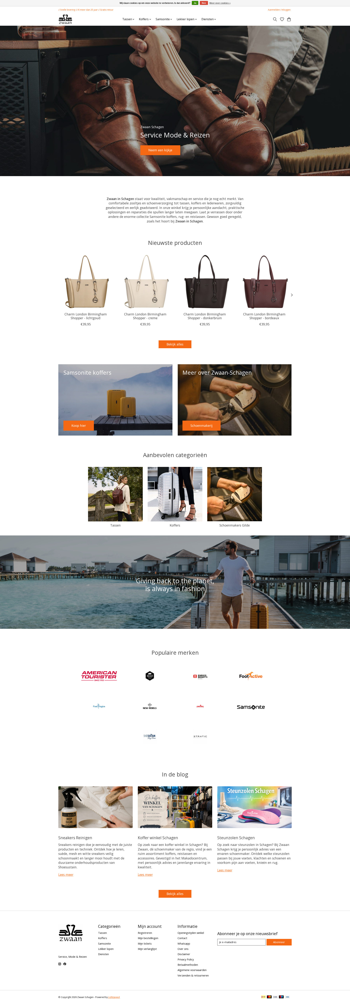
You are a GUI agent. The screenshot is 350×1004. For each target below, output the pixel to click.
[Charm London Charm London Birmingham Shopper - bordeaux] (264, 282)
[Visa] (287, 997)
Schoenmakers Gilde (234, 525)
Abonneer (279, 942)
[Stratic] (200, 737)
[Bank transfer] (275, 997)
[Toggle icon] (275, 19)
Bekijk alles (175, 344)
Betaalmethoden (188, 964)
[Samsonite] (251, 707)
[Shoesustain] (149, 737)
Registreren (145, 933)
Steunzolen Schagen (236, 837)
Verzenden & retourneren (193, 975)
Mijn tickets (145, 943)
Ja (195, 3)
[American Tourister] (99, 676)
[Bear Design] (149, 676)
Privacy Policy (186, 959)
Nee (204, 3)
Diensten (103, 954)
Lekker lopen (106, 949)
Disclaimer (184, 954)
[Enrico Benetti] (200, 676)
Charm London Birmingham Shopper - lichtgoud (86, 316)
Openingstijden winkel (191, 933)
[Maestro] (281, 997)
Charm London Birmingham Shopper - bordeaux (264, 316)
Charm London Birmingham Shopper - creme (145, 316)
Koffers (175, 525)
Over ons (183, 949)
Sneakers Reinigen (75, 837)
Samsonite (104, 943)
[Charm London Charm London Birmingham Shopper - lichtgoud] (85, 282)
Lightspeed (114, 997)
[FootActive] (251, 676)
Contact (182, 938)
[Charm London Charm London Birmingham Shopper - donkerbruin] (205, 282)
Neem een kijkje (160, 150)
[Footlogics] (99, 707)
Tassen (115, 525)
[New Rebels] (149, 707)
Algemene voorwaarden (192, 970)
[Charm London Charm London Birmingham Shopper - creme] (145, 282)
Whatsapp (184, 943)
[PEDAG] (200, 707)
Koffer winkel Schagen (158, 837)
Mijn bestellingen (148, 938)
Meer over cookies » (220, 3)
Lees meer (65, 874)
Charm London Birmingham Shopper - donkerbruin (205, 316)
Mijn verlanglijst (147, 949)
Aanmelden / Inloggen (279, 9)
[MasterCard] (269, 997)
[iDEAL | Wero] (263, 997)
